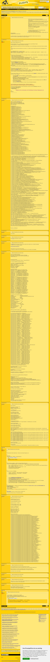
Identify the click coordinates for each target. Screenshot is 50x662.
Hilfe (28, 9)
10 (5, 660)
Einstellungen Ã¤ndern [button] (34, 658)
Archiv (2, 657)
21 (13, 660)
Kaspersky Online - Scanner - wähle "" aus (37, 485)
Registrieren (7, 9)
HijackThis (18, 101)
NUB (30, 9)
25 (16, 660)
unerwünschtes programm (13, 609)
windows (19, 609)
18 (11, 660)
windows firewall (22, 609)
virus (17, 609)
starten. (2, 609)
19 (12, 660)
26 (17, 660)
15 (9, 660)
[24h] (38, 9)
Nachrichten (18, 9)
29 (19, 660)
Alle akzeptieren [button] (26, 658)
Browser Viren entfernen (42, 621)
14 (8, 660)
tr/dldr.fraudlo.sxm (6, 609)
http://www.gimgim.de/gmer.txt (15, 246)
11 (6, 660)
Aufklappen (15, 457)
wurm (25, 609)
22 (14, 660)
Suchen (45, 9)
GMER (18, 81)
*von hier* (20, 51)
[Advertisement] (19, 25)
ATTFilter (9, 458)
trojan (9, 609)
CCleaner (17, 69)
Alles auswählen (11, 457)
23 (15, 660)
